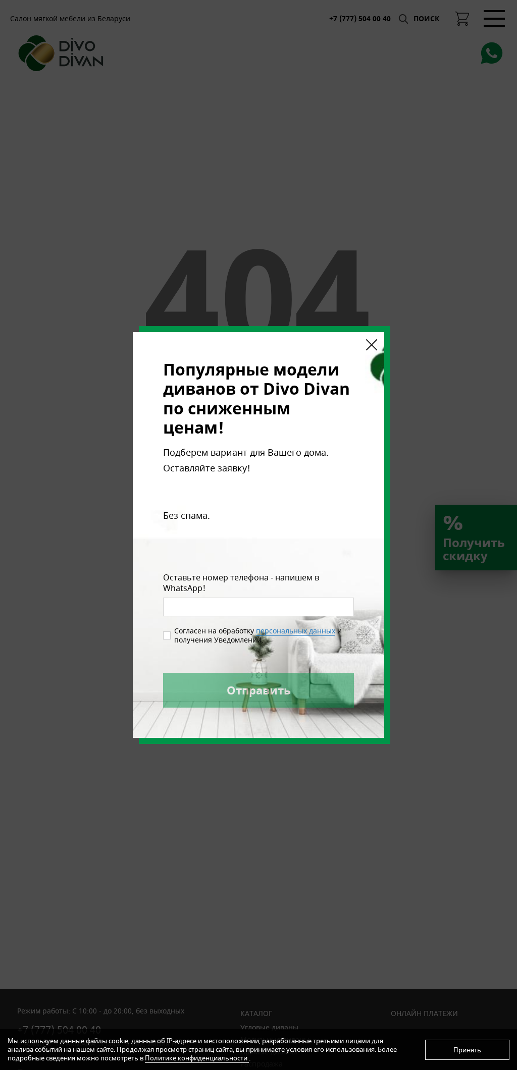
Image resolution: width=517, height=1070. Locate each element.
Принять (467, 1049)
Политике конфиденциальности (197, 1057)
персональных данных (295, 630)
